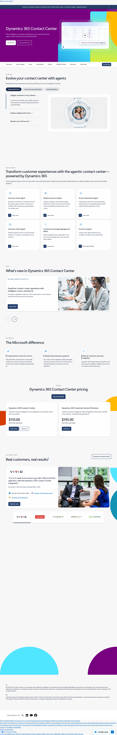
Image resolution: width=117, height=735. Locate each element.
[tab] (13, 89)
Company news (82, 725)
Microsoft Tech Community (20, 725)
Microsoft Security (12, 723)
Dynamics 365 (23, 723)
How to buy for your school (23, 721)
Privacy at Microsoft (92, 725)
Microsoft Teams (56, 723)
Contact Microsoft (26, 734)
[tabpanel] (58, 123)
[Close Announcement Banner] (108, 7)
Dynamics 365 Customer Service (43, 493)
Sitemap (17, 734)
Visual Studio (58, 725)
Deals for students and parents (61, 721)
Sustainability (17, 727)
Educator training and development (41, 721)
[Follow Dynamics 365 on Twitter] (22, 715)
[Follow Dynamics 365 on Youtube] (31, 715)
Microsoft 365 (31, 723)
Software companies (48, 725)
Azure (85, 723)
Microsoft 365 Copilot (67, 723)
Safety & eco (64, 734)
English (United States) (6, 729)
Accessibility (9, 727)
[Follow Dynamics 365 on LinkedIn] (27, 715)
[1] (6, 684)
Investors (101, 725)
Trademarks (57, 734)
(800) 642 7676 (24, 662)
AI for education (75, 721)
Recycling (71, 734)
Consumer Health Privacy (7, 734)
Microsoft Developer (94, 723)
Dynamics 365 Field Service (20, 497)
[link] (9, 65)
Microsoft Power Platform (43, 723)
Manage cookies (41, 734)
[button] (85, 35)
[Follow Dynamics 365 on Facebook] (35, 715)
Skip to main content (6, 1)
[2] (6, 694)
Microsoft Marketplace (35, 725)
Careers (65, 725)
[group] (58, 295)
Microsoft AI (3, 723)
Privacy (33, 734)
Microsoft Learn (104, 723)
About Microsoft (72, 725)
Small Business (79, 723)
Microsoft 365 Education (7, 721)
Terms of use (49, 734)
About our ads (79, 734)
